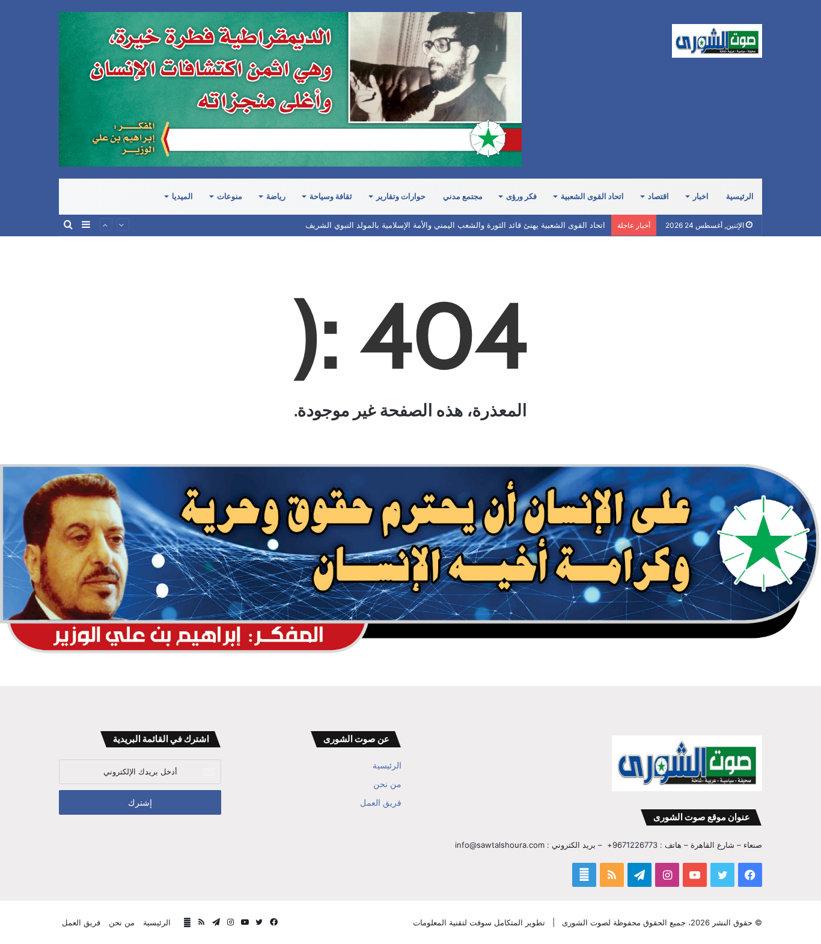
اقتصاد (658, 196)
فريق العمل (380, 803)
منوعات (229, 196)
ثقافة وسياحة (331, 196)
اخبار (701, 196)
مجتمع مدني (463, 196)
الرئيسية (740, 196)
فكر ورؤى (521, 196)
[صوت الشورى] (717, 41)
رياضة (275, 196)
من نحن (387, 784)
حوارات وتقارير (401, 196)
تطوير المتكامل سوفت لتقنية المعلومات (479, 922)
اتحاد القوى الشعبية (592, 196)
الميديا (182, 196)
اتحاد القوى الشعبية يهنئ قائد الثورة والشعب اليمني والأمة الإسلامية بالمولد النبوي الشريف (455, 225)
